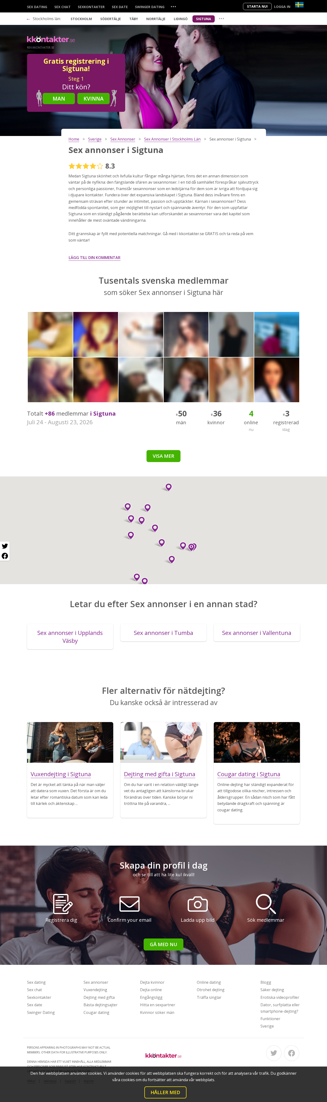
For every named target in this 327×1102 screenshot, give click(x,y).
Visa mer (163, 456)
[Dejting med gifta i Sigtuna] (163, 742)
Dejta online (151, 989)
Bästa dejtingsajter (101, 1004)
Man (59, 98)
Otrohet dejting (211, 989)
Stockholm (81, 19)
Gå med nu (163, 944)
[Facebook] (291, 1053)
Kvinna (94, 98)
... (173, 6)
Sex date (120, 7)
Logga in (282, 6)
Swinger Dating (149, 7)
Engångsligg (151, 997)
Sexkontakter (91, 7)
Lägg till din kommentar (94, 257)
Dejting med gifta (99, 997)
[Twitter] (274, 1053)
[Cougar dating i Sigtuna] (257, 742)
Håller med (165, 1092)
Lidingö (181, 19)
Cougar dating (96, 1012)
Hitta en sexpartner (157, 1004)
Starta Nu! (257, 6)
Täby (133, 19)
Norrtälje (155, 19)
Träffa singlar (209, 997)
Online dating (209, 982)
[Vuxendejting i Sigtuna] (70, 742)
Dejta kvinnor (152, 982)
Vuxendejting (95, 989)
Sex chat (62, 7)
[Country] (299, 4)
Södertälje (110, 19)
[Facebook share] (5, 556)
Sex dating (37, 7)
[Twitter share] (5, 546)
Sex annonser (96, 982)
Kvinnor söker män (157, 1012)
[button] (159, 543)
